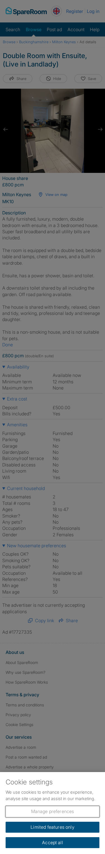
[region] (52, 813)
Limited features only (52, 827)
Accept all (52, 842)
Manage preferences (52, 811)
